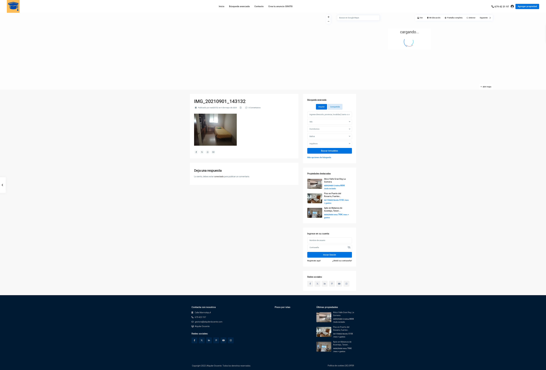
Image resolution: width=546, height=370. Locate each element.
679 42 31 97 (502, 6)
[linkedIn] (325, 284)
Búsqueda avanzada (239, 6)
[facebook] (310, 284)
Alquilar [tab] (321, 107)
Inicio (221, 6)
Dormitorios (314, 129)
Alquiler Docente (202, 326)
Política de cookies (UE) (338, 365)
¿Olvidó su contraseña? (342, 261)
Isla (311, 122)
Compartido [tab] (335, 107)
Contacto (259, 6)
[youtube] (339, 284)
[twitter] (317, 284)
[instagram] (346, 284)
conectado (219, 176)
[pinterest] (332, 284)
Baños (312, 136)
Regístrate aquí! (314, 261)
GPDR (351, 365)
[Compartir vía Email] (213, 152)
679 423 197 (200, 317)
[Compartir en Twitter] (202, 152)
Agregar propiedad (527, 6)
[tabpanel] (329, 135)
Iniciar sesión (329, 255)
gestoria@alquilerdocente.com (208, 322)
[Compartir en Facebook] (196, 152)
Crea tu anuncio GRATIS (280, 6)
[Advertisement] (136, 34)
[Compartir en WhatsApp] (207, 152)
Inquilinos (314, 144)
